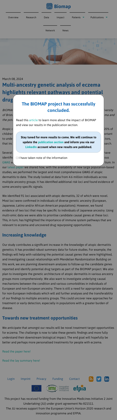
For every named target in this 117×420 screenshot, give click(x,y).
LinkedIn (31, 147)
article (33, 120)
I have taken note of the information (42, 157)
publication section (51, 142)
